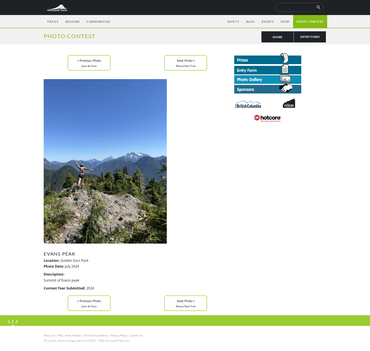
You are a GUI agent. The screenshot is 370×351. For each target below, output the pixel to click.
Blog (250, 21)
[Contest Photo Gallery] (267, 78)
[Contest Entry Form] (280, 69)
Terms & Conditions (96, 335)
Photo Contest (310, 21)
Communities (98, 21)
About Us (49, 335)
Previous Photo (89, 62)
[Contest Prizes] (280, 58)
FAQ (60, 335)
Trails (53, 21)
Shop (285, 21)
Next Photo (185, 62)
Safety (233, 21)
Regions (73, 21)
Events (268, 21)
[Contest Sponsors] (280, 88)
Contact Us (136, 335)
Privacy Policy (119, 335)
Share (277, 37)
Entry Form (309, 37)
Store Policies (73, 335)
